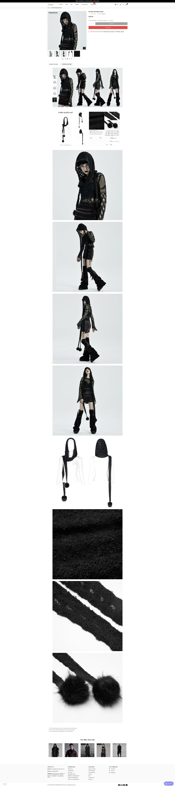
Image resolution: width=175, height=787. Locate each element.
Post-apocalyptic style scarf (119, 747)
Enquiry (111, 20)
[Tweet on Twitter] (67, 59)
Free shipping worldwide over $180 (87, 1)
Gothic (61, 4)
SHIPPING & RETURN (67, 64)
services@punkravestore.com (57, 769)
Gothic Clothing (92, 769)
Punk (66, 4)
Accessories (84, 4)
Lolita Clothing (92, 772)
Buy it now (108, 27)
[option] (67, 30)
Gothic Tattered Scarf (103, 746)
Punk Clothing (92, 770)
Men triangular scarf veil (71, 746)
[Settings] (120, 4)
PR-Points (70, 772)
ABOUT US (70, 769)
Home (49, 7)
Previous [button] (49, 30)
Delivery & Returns (103, 20)
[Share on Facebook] (65, 59)
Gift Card (91, 779)
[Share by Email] (71, 59)
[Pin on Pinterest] (69, 59)
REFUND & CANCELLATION (73, 775)
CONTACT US (71, 770)
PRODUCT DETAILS (53, 64)
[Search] (118, 4)
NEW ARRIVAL (93, 4)
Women (77, 4)
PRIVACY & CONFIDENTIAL (73, 779)
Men (71, 4)
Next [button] (85, 30)
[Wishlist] (123, 4)
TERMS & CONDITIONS (73, 777)
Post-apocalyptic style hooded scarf (55, 747)
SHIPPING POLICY (71, 774)
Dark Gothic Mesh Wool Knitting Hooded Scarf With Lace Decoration (87, 747)
